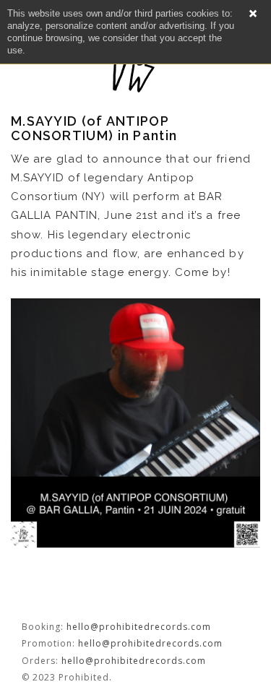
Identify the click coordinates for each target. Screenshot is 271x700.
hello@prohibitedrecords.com (138, 627)
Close (253, 14)
